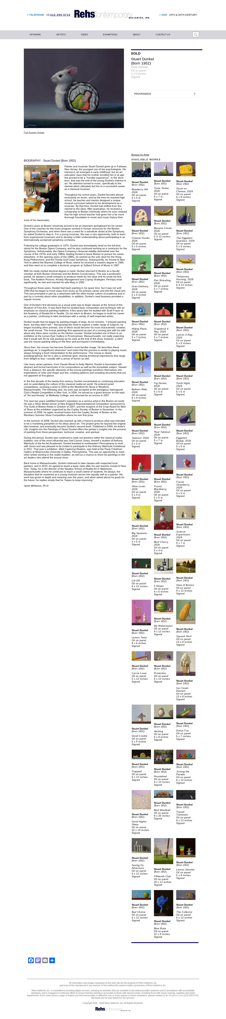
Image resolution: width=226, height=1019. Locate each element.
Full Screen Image (34, 132)
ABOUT (137, 34)
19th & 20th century (183, 14)
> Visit (163, 14)
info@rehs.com (175, 995)
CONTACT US (163, 34)
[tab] (165, 93)
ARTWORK (35, 34)
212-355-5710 (60, 14)
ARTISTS (61, 34)
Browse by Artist (140, 154)
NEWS (84, 34)
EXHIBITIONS (110, 34)
